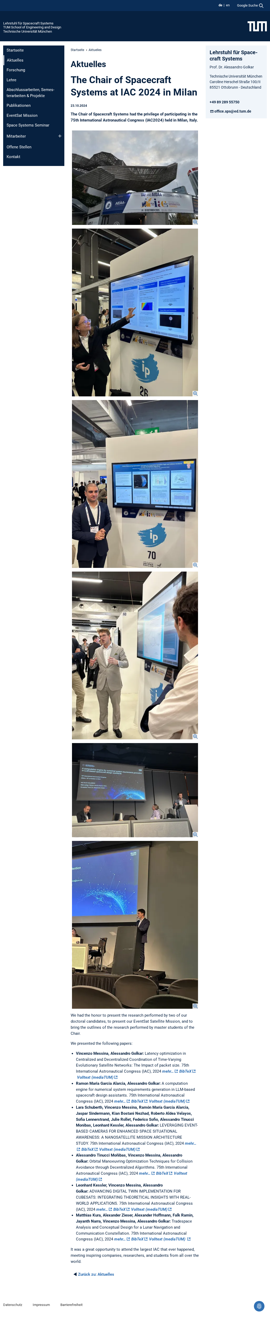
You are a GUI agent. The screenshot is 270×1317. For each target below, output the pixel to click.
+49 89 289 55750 (224, 102)
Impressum (41, 1305)
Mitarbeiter (16, 136)
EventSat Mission (22, 115)
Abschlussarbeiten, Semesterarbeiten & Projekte (30, 92)
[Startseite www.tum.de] (257, 26)
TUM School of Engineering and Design (32, 27)
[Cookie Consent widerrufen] (259, 1306)
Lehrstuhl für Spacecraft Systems (28, 23)
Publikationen (19, 105)
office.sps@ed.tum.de (232, 111)
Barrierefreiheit (71, 1305)
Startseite (15, 50)
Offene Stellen (19, 147)
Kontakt (13, 156)
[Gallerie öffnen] (135, 177)
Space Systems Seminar (28, 125)
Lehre (11, 80)
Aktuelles (96, 1274)
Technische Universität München (27, 31)
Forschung (16, 70)
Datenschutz (12, 1305)
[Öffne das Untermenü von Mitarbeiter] (60, 136)
